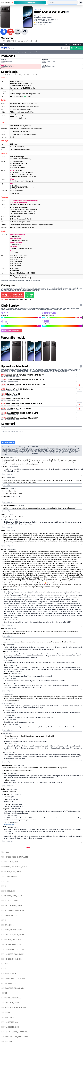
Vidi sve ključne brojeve (10, 330)
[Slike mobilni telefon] (5, 351)
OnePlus (37, 10)
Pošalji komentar (8, 443)
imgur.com (35, 453)
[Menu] (81, 2)
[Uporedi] (79, 375)
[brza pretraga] (49, 3)
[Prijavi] (62, 48)
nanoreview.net (9, 824)
